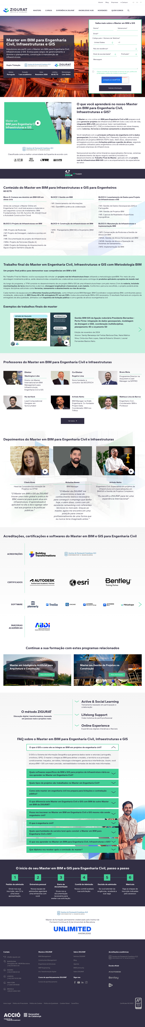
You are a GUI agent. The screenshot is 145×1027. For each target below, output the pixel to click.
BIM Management (44, 956)
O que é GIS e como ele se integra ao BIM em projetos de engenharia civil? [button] (65, 747)
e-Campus (124, 2)
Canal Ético (75, 1003)
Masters (37, 10)
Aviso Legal (7, 1003)
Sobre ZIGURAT (79, 972)
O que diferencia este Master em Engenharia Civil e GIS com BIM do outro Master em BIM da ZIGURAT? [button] (69, 803)
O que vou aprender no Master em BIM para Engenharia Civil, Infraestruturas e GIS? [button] (70, 841)
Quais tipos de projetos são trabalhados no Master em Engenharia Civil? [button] (64, 783)
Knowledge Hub (86, 10)
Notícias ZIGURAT (79, 956)
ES (133, 2)
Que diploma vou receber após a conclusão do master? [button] (55, 849)
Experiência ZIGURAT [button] (65, 10)
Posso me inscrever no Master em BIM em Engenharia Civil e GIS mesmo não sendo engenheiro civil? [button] (69, 814)
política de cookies (112, 73)
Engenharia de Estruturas (47, 964)
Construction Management (47, 960)
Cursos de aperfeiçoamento (47, 982)
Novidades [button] (102, 10)
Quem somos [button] (117, 10)
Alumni (100, 2)
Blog (107, 2)
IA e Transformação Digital (47, 972)
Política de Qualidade (51, 1003)
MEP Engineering (44, 968)
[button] (128, 10)
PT (141, 2)
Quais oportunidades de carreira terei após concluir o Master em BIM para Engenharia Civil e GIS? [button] (65, 832)
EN (137, 2)
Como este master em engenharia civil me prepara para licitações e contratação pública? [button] (68, 792)
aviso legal (122, 73)
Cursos (48, 10)
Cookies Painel (65, 1003)
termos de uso (124, 71)
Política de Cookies (36, 1003)
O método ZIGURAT (36, 712)
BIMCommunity (79, 968)
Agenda (76, 964)
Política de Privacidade (20, 1003)
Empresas (114, 2)
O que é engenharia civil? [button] (41, 823)
